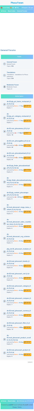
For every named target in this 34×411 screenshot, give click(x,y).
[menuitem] (17, 7)
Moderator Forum (13, 85)
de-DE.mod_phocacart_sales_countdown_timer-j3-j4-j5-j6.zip (19, 222)
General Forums (8, 50)
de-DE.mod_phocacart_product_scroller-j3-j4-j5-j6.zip (19, 338)
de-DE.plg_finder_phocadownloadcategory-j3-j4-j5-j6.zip (19, 180)
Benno (16, 106)
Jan (15, 133)
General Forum (12, 62)
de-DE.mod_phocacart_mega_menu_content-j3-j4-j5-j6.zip (19, 207)
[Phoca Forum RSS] (11, 7)
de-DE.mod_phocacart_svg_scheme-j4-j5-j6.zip (18, 236)
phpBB (10, 405)
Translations (11, 72)
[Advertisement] (17, 31)
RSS (13, 7)
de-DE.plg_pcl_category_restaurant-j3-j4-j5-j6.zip (19, 116)
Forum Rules (6, 7)
